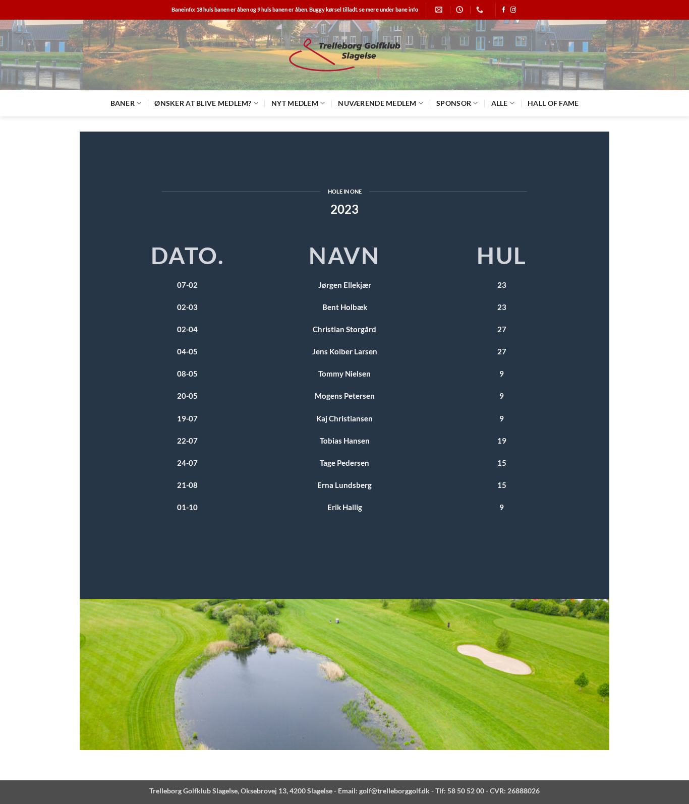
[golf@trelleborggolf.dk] (440, 10)
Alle (499, 103)
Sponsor (453, 103)
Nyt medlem (294, 103)
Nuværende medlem (377, 103)
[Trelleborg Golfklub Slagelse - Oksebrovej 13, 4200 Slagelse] (344, 55)
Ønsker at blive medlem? (202, 103)
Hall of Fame (553, 103)
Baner (122, 103)
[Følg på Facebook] (503, 10)
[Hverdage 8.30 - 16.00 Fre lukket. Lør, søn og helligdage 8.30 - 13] (461, 10)
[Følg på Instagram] (513, 10)
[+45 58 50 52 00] (481, 10)
